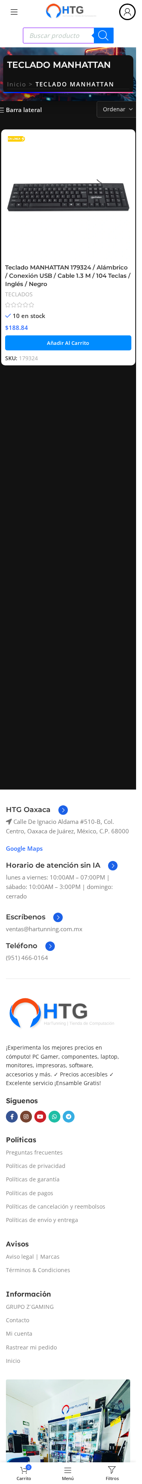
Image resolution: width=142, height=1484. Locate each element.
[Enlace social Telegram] (69, 1117)
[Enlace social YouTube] (40, 1117)
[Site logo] (70, 11)
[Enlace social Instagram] (26, 1117)
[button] (68, 342)
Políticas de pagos (29, 1193)
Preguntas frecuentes (34, 1152)
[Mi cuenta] (127, 12)
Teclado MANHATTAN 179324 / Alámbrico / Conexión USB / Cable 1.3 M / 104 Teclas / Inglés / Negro (68, 276)
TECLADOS (19, 294)
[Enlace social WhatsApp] (54, 1117)
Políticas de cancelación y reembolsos (55, 1206)
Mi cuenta (19, 1333)
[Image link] (61, 1014)
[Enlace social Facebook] (12, 1117)
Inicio (16, 84)
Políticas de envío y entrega (42, 1220)
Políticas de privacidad (35, 1166)
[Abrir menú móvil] (14, 12)
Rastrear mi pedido (31, 1347)
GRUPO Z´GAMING (30, 1306)
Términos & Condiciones (38, 1270)
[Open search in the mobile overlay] (68, 35)
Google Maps (24, 848)
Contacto (17, 1320)
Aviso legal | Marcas (33, 1256)
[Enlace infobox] (37, 810)
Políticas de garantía (33, 1179)
